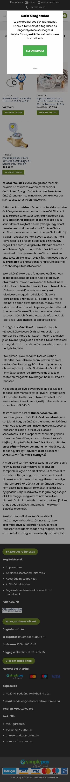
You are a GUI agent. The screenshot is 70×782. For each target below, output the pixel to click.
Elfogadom (35, 51)
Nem (35, 68)
